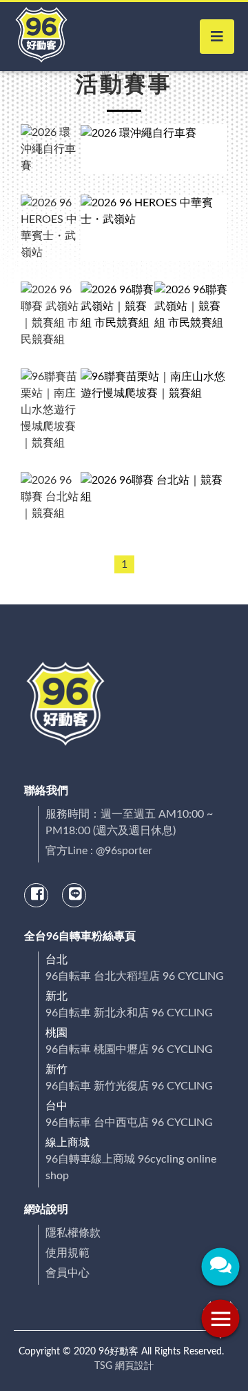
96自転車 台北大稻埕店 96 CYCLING (134, 976)
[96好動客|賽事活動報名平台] (41, 37)
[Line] (75, 895)
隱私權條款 (73, 1233)
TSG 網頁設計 (124, 1366)
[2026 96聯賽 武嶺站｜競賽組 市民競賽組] (117, 315)
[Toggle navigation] (217, 36)
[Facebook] (37, 895)
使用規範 (67, 1253)
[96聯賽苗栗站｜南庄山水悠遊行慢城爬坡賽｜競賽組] (154, 409)
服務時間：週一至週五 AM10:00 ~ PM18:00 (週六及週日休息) (129, 822)
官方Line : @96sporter (98, 850)
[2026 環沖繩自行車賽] (154, 149)
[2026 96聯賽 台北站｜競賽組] (154, 497)
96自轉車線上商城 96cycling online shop (130, 1167)
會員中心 (67, 1273)
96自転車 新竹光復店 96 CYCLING (129, 1086)
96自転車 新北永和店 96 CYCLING (129, 1012)
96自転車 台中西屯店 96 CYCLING (129, 1122)
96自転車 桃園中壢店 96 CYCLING (129, 1049)
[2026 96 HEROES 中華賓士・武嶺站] (154, 228)
